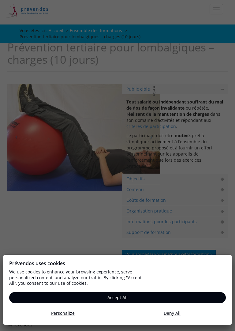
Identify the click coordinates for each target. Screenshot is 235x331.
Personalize (63, 313)
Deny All (172, 313)
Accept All (117, 297)
